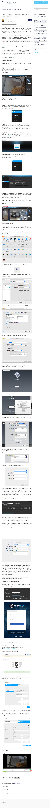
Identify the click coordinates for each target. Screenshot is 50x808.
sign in (6, 793)
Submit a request (16, 783)
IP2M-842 (9, 9)
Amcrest (4, 9)
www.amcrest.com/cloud (9, 648)
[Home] (10, 2)
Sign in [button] (45, 2)
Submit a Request (38, 2)
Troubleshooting (17, 9)
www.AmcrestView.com (21, 585)
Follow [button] (30, 20)
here (5, 47)
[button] (15, 778)
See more (36, 52)
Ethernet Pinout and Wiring (40, 27)
